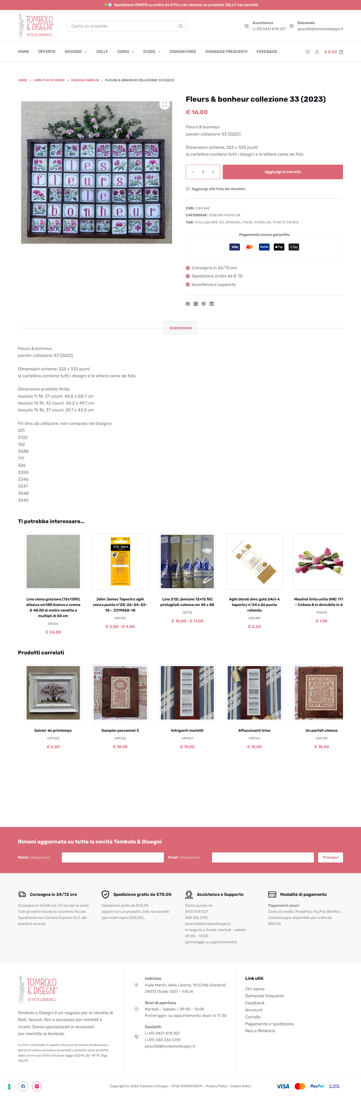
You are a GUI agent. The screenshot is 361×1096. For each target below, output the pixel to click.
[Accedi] (317, 52)
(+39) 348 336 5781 (163, 1039)
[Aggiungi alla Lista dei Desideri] (48, 583)
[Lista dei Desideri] (308, 52)
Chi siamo (255, 988)
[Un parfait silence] (317, 692)
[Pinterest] (204, 304)
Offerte (46, 51)
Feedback (267, 51)
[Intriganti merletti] (182, 692)
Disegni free (183, 51)
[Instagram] (37, 1086)
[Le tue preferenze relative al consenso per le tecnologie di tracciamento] (9, 1087)
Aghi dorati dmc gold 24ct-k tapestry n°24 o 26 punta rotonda (249, 604)
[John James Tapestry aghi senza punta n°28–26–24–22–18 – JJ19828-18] (115, 561)
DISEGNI (233, 222)
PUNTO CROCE (286, 222)
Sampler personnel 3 (115, 730)
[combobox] (121, 26)
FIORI (247, 222)
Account (253, 1009)
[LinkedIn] (212, 304)
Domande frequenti (226, 51)
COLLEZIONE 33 (209, 222)
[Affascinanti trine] (249, 692)
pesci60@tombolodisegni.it (320, 29)
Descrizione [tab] (180, 328)
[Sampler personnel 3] (115, 692)
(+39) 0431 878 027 (269, 29)
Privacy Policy (216, 1086)
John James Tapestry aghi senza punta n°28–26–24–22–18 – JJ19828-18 (115, 604)
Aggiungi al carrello (283, 171)
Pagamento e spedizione (269, 1023)
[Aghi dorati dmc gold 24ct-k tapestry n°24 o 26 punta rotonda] (249, 561)
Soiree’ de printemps (48, 730)
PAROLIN (262, 222)
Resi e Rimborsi (260, 1030)
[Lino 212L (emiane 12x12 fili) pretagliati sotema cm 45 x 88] (182, 561)
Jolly (102, 51)
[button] (32, 714)
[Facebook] (188, 304)
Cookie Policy (240, 1086)
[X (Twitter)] (196, 304)
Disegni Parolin (224, 215)
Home (23, 51)
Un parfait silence (317, 730)
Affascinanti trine (250, 730)
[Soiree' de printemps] (48, 692)
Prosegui (331, 857)
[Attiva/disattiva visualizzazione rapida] (65, 583)
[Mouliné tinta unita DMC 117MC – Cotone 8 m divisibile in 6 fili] (317, 561)
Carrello (253, 1016)
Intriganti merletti (182, 730)
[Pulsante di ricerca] (180, 26)
